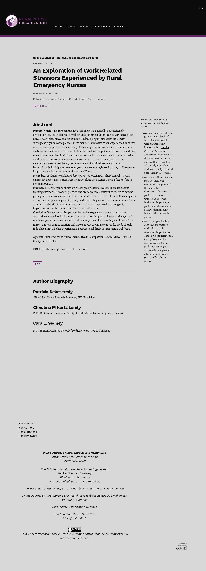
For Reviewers (28, 435)
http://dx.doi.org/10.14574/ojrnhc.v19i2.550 (63, 249)
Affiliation (41, 106)
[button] (118, 27)
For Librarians (28, 431)
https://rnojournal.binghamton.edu (75, 456)
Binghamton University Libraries (104, 488)
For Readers (26, 423)
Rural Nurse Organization (92, 469)
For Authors (26, 427)
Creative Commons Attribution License (156, 151)
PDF (37, 264)
